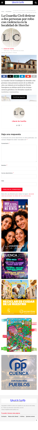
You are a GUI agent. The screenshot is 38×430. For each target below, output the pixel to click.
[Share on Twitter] (10, 76)
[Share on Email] (28, 76)
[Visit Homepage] (19, 2)
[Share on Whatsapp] (16, 76)
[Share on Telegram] (22, 76)
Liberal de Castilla (9, 48)
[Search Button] (36, 3)
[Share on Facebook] (4, 76)
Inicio (2, 11)
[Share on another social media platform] (34, 76)
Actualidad (8, 11)
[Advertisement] (19, 425)
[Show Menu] (2, 2)
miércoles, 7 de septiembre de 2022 (14, 50)
